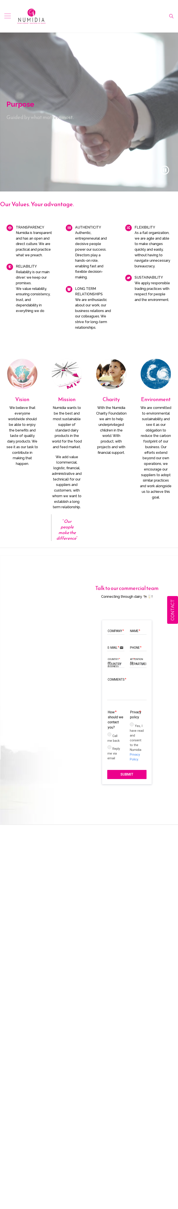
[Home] (31, 16)
